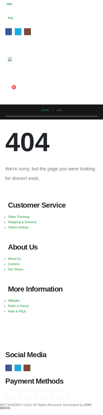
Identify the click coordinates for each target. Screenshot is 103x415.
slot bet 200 (16, 341)
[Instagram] (27, 31)
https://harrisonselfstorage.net (71, 330)
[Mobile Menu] (11, 45)
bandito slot (16, 336)
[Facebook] (8, 31)
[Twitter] (18, 31)
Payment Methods (34, 381)
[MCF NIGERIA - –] (22, 62)
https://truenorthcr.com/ (61, 325)
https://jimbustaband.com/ (26, 325)
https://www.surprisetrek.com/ (28, 330)
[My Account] (12, 76)
